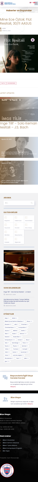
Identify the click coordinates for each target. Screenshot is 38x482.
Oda (7, 343)
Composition (22, 327)
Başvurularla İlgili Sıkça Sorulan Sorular (21, 376)
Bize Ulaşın (16, 397)
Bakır (7, 318)
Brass (29, 321)
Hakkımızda (18, 220)
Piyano (7, 346)
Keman (23, 333)
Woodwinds (11, 83)
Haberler (7, 242)
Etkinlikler (7, 235)
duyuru (7, 330)
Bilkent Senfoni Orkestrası (11, 443)
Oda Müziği (16, 343)
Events (23, 330)
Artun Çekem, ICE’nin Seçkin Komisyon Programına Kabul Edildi (14, 181)
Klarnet (8, 337)
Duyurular (7, 228)
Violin (7, 352)
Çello (26, 358)
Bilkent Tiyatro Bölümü (10, 445)
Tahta (3, 83)
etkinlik (15, 330)
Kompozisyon (10, 340)
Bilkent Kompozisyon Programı (12, 448)
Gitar (7, 333)
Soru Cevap (28, 228)
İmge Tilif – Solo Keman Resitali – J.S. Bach (17, 292)
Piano (25, 343)
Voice (7, 355)
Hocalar (17, 228)
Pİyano (16, 346)
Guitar (14, 333)
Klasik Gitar (17, 337)
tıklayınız (13, 387)
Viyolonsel (25, 352)
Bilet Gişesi (6, 451)
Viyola (15, 352)
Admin (4, 28)
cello (16, 324)
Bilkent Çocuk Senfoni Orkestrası (14, 321)
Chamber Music (10, 327)
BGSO (14, 318)
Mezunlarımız (18, 235)
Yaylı (18, 358)
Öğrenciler (17, 242)
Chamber (24, 324)
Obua (28, 340)
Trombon (16, 349)
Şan (7, 361)
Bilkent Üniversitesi (8, 440)
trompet (26, 349)
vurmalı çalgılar (18, 355)
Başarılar (7, 220)
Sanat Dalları (28, 220)
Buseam (8, 324)
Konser (20, 340)
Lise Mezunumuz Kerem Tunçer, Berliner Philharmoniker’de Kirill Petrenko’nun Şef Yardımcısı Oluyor (19, 154)
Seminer (25, 346)
